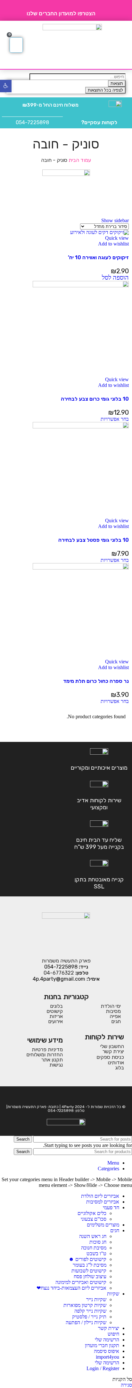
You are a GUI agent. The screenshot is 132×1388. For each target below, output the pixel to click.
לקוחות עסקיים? (99, 122)
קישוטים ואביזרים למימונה (80, 1282)
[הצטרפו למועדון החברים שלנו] (102, 10)
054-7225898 (32, 122)
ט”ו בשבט (96, 1253)
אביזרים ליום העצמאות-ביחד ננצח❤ (71, 1288)
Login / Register (103, 1368)
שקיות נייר (96, 1299)
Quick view (117, 238)
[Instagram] (61, 1095)
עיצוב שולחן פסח (90, 1276)
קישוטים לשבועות (88, 1270)
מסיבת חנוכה (93, 1247)
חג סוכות (97, 1242)
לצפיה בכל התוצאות (105, 90)
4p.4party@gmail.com (59, 979)
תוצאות (117, 83)
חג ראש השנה (92, 1236)
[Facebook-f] (70, 1095)
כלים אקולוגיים (92, 1213)
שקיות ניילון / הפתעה (86, 1322)
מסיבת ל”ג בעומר (89, 1265)
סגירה (126, 1385)
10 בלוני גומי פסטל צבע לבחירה (93, 540)
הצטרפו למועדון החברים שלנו (61, 13)
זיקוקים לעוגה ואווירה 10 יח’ (98, 257)
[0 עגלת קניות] (16, 45)
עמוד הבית (79, 160)
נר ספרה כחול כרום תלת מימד (96, 681)
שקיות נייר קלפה (90, 1311)
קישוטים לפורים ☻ (87, 1259)
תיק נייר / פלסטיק (89, 1316)
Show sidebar (115, 220)
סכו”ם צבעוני (93, 1219)
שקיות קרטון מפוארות (84, 1305)
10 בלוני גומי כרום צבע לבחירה (95, 399)
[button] (120, 45)
